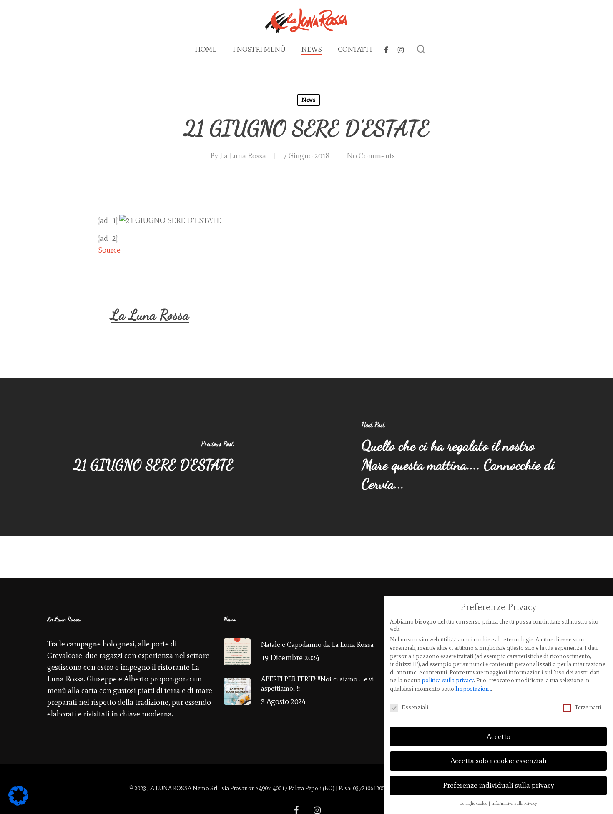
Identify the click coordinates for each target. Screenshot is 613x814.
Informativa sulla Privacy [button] (514, 803)
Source (109, 250)
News (308, 99)
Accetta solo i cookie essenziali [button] (498, 760)
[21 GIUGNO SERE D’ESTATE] (153, 457)
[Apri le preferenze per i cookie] (18, 803)
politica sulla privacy (448, 680)
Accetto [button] (498, 736)
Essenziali (415, 707)
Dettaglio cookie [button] (474, 803)
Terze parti (588, 707)
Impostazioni (473, 688)
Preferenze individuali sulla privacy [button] (498, 785)
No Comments (371, 155)
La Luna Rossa (243, 155)
